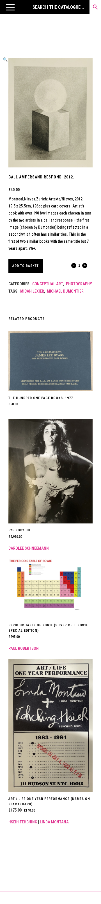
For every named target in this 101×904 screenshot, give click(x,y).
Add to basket (25, 266)
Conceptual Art (47, 284)
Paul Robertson (23, 648)
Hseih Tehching (22, 822)
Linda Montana (54, 822)
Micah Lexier (32, 291)
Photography (79, 284)
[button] (10, 7)
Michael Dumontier (65, 291)
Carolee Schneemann (28, 548)
